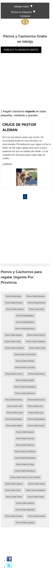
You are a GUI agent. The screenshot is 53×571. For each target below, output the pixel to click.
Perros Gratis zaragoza (25, 523)
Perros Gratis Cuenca (14, 374)
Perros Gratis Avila (36, 309)
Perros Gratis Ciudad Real (25, 354)
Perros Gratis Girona (36, 374)
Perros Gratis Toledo (36, 497)
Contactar (25, 16)
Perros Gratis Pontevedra (25, 458)
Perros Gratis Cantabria (35, 342)
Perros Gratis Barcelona (25, 329)
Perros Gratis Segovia (14, 484)
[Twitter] (9, 567)
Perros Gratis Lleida (15, 413)
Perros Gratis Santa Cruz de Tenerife (25, 477)
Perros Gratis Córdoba (25, 361)
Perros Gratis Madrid (14, 419)
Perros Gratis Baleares (25, 322)
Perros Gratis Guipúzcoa (25, 393)
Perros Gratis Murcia (36, 426)
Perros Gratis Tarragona (35, 490)
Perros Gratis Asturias (15, 309)
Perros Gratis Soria (12, 490)
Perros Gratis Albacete (35, 296)
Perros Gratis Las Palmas (25, 451)
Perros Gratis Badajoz (25, 316)
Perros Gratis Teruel (14, 497)
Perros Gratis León (35, 406)
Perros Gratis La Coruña (25, 367)
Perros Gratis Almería (36, 303)
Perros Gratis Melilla (14, 426)
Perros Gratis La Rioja (25, 464)
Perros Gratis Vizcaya (13, 516)
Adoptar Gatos (21, 6)
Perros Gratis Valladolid (25, 510)
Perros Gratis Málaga (36, 419)
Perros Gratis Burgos (13, 335)
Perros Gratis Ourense (25, 439)
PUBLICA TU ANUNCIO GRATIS (21, 50)
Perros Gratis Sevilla (36, 484)
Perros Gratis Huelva (13, 400)
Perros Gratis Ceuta (37, 348)
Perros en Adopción (21, 12)
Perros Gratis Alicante (13, 303)
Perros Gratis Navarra (25, 432)
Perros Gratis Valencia (25, 503)
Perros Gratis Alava (13, 296)
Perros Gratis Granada (25, 380)
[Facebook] (9, 560)
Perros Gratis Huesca (36, 400)
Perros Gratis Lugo (35, 413)
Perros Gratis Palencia (25, 445)
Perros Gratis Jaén (14, 406)
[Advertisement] (26, 83)
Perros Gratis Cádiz (13, 342)
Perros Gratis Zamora (36, 516)
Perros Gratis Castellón (14, 348)
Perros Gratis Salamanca (25, 471)
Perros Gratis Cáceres (36, 335)
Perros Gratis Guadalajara (25, 387)
